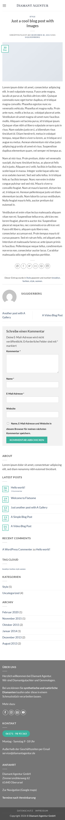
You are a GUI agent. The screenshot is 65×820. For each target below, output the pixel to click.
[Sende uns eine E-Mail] (17, 712)
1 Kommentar (19, 491)
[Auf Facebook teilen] (23, 266)
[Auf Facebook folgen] (5, 712)
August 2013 (9, 643)
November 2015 (12, 618)
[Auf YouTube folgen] (23, 712)
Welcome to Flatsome (23, 498)
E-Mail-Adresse (15, 393)
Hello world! (18, 487)
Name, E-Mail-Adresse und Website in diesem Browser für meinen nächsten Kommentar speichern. (29, 428)
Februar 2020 (10, 612)
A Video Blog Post (52, 315)
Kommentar (13, 351)
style (32, 281)
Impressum (41, 810)
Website (10, 408)
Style (32, 16)
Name (10, 378)
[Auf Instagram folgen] (11, 712)
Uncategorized (11, 593)
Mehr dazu (8, 704)
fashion (26, 281)
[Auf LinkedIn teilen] (47, 266)
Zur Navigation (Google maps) (19, 790)
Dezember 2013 (12, 637)
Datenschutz (25, 810)
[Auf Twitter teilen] (29, 266)
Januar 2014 (9, 631)
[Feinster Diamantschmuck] (32, 5)
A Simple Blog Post (21, 516)
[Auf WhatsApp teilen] (17, 266)
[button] (4, 6)
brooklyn (56, 278)
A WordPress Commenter (17, 549)
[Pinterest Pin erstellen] (41, 266)
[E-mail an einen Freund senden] (35, 266)
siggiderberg (32, 37)
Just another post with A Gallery (29, 507)
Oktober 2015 (10, 624)
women (38, 281)
